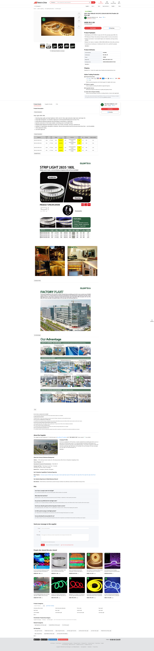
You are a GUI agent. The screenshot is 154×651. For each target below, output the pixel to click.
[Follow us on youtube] (116, 639)
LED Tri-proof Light (80, 612)
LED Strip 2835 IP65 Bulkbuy (62, 633)
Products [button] (53, 2)
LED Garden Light (58, 612)
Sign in (119, 3)
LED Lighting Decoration (49, 8)
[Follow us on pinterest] (118, 639)
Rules (120, 6)
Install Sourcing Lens (64, 639)
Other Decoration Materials (60, 608)
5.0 (106, 105)
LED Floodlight (36, 612)
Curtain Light (61, 474)
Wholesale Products (77, 643)
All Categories (37, 6)
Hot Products (52, 643)
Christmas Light (43, 474)
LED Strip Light (58, 8)
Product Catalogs (50, 605)
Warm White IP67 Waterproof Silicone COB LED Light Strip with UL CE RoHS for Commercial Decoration (95, 571)
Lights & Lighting (40, 8)
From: (39, 528)
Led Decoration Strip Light (83, 630)
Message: (38, 534)
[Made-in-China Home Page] (40, 2)
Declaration (89, 646)
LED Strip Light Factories (71, 630)
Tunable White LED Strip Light (54, 625)
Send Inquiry (93, 28)
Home (35, 8)
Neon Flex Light (83, 474)
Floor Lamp (79, 608)
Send (43, 544)
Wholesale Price (84, 643)
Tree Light (78, 474)
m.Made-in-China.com (79, 644)
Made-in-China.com (72, 644)
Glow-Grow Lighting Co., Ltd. (92, 17)
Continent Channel (91, 643)
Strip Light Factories (38, 630)
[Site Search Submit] (93, 2)
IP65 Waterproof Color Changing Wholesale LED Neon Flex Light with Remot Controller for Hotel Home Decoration (112, 571)
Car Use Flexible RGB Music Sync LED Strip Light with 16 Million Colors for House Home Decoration (41, 595)
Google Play (44, 639)
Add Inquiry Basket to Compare (57, 50)
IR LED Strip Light (65, 625)
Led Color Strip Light (94, 630)
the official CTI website (61, 437)
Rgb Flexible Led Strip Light (49, 633)
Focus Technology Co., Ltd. (68, 646)
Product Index (97, 643)
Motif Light (36, 610)
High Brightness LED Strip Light (40, 625)
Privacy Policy (95, 646)
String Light (56, 474)
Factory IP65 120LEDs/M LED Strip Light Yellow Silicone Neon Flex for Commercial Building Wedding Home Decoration (94, 595)
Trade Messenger (53, 639)
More (35, 614)
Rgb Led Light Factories (60, 630)
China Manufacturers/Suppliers (67, 643)
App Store (36, 639)
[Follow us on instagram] (114, 639)
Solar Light (101, 610)
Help (99, 6)
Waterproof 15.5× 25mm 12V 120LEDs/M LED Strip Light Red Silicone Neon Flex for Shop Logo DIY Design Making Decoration (77, 595)
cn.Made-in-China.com (88, 644)
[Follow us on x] (112, 639)
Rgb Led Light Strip (38, 633)
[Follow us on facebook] (111, 639)
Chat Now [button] (112, 28)
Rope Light (66, 474)
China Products (58, 643)
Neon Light (57, 610)
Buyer (93, 6)
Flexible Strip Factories (49, 630)
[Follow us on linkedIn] (119, 639)
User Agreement (83, 646)
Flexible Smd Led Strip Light (106, 630)
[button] (89, 2)
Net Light (88, 474)
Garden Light (79, 610)
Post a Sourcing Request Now (67, 544)
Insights (102, 643)
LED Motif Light (50, 474)
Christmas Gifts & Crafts (38, 608)
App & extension (106, 6)
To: (39, 531)
